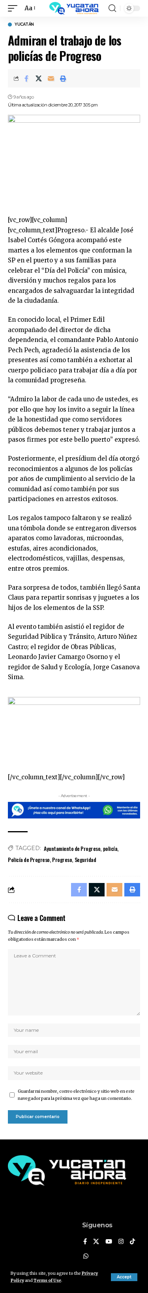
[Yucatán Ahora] (74, 8)
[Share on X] (38, 78)
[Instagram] (121, 1241)
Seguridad (85, 859)
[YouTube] (108, 1241)
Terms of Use (47, 1280)
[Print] (63, 78)
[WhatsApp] (86, 1256)
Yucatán (24, 25)
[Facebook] (85, 1241)
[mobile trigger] (14, 8)
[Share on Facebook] (26, 78)
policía (110, 848)
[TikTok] (132, 1241)
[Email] (50, 78)
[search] (112, 8)
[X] (96, 1241)
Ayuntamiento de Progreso (72, 848)
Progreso (62, 859)
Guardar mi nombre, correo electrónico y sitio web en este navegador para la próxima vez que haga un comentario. (76, 1095)
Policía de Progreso (29, 859)
